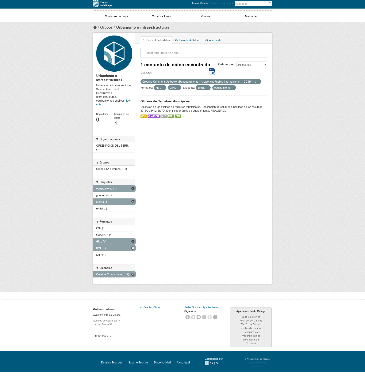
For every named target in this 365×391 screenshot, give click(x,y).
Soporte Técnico (138, 362)
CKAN (211, 363)
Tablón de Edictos (251, 324)
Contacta (251, 343)
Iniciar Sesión (200, 3)
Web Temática (251, 339)
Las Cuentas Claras (149, 307)
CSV (143, 116)
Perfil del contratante (251, 320)
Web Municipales (250, 335)
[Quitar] (258, 81)
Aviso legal (183, 362)
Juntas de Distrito (251, 328)
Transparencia (251, 332)
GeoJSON (153, 116)
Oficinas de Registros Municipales (165, 101)
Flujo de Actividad (189, 40)
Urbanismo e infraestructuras (142, 27)
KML (170, 116)
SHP (163, 116)
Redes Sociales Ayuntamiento (201, 307)
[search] (261, 55)
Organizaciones (161, 16)
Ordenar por (226, 64)
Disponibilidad (162, 362)
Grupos (205, 16)
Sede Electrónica (250, 316)
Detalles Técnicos (111, 362)
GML (177, 116)
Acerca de (250, 16)
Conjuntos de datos (116, 16)
